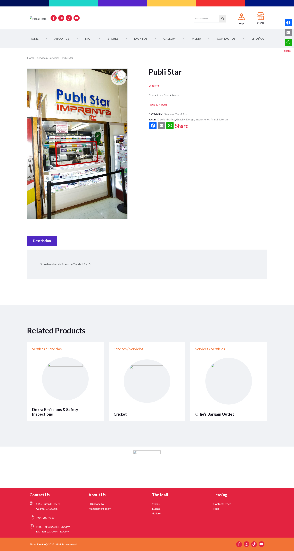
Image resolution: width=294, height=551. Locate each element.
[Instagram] (61, 18)
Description (42, 241)
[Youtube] (77, 18)
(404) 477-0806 (158, 104)
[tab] (42, 241)
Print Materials (219, 119)
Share (182, 126)
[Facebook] (288, 23)
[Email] (288, 32)
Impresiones (202, 119)
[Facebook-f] (54, 18)
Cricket (120, 414)
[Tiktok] (69, 18)
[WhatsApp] (288, 42)
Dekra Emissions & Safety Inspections (55, 411)
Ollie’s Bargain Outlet (214, 414)
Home (30, 57)
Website (154, 85)
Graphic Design (185, 119)
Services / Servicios (48, 57)
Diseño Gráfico (166, 119)
